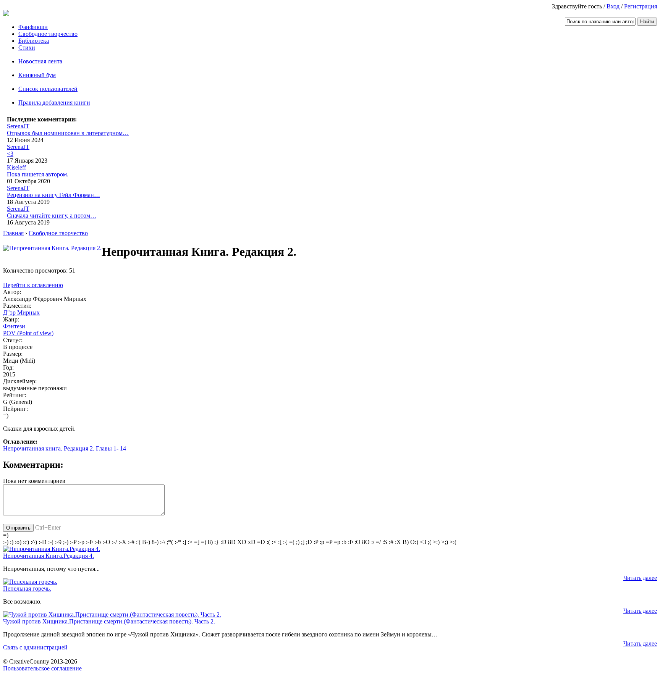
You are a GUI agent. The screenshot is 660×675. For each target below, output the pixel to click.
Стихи (26, 47)
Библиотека (33, 40)
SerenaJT (18, 126)
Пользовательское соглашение (42, 668)
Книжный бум (37, 75)
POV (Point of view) (28, 333)
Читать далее (640, 578)
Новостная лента (40, 61)
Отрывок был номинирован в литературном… (68, 133)
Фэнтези (14, 326)
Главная (13, 233)
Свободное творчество (48, 34)
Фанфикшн (33, 27)
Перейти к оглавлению (33, 285)
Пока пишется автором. (37, 174)
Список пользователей (48, 89)
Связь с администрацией (35, 647)
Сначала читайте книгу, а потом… (51, 215)
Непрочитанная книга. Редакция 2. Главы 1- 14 (64, 448)
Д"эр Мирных (21, 312)
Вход (613, 6)
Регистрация (640, 6)
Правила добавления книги (54, 102)
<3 (10, 153)
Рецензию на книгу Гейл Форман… (53, 195)
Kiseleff (16, 167)
